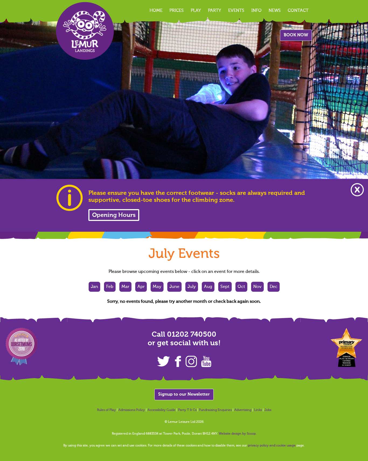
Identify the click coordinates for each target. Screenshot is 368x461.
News (275, 11)
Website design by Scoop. (237, 433)
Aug (208, 287)
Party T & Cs (187, 410)
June (174, 287)
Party (214, 11)
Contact (298, 11)
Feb (109, 287)
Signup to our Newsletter (184, 394)
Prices (176, 11)
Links (258, 410)
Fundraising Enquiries (215, 410)
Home (156, 11)
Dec (273, 287)
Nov (257, 287)
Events (236, 11)
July (192, 287)
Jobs (268, 410)
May (157, 287)
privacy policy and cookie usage (272, 445)
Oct (241, 287)
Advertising (242, 410)
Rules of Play (106, 410)
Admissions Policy (132, 410)
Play (196, 11)
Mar (125, 287)
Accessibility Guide (161, 410)
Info (256, 11)
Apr (141, 287)
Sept (225, 287)
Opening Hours (114, 215)
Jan (94, 287)
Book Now (296, 35)
